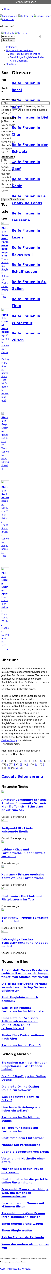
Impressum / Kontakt (18, 1268)
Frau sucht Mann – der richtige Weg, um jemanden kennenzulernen (24, 1193)
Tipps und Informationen (19, 50)
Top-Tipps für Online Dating (25, 54)
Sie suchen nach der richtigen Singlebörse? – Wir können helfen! (24, 1066)
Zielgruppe (8, 156)
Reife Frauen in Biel (30, 117)
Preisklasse (8, 118)
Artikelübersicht (18, 60)
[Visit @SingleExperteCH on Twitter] (26, 16)
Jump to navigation (25, 2)
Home (7, 9)
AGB (2, 1268)
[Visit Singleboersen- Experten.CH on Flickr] (7, 19)
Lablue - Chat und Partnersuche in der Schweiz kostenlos (23, 853)
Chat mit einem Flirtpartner (22, 1137)
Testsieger (11, 47)
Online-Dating (9, 740)
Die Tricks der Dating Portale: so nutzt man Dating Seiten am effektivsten (25, 987)
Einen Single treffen (16, 1230)
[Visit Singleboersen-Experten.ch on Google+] (42, 16)
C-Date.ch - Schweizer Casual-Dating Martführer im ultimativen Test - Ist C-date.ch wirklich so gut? (5, 359)
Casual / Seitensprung (22, 777)
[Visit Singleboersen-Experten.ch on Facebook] (9, 16)
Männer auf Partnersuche (20, 1144)
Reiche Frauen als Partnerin (22, 1237)
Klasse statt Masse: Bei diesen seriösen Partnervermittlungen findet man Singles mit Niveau (25, 973)
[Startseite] (8, 33)
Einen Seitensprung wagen (22, 1223)
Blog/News (11, 64)
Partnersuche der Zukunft (21, 1045)
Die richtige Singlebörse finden (27, 57)
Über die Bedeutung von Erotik (25, 1151)
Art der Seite (9, 99)
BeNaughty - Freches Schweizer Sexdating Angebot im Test (24, 943)
